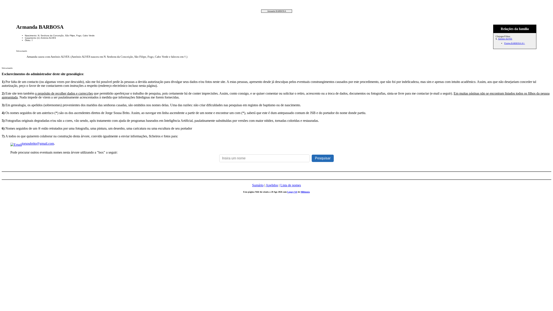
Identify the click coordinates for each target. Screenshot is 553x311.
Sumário (258, 185)
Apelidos (272, 185)
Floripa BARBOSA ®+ (514, 43)
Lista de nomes (290, 185)
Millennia (305, 192)
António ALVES (505, 39)
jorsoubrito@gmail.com (38, 143)
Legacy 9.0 (292, 192)
